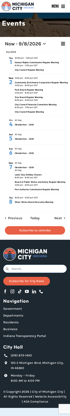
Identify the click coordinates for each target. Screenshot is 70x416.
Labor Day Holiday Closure (28, 174)
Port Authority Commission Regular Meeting (37, 189)
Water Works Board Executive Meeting (34, 202)
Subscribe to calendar (35, 230)
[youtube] (27, 291)
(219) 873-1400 (21, 355)
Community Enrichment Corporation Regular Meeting (41, 82)
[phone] (41, 291)
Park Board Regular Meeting (29, 89)
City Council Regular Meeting (29, 69)
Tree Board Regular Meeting (29, 97)
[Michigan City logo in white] (25, 249)
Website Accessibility (50, 396)
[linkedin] (34, 291)
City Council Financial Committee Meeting (35, 104)
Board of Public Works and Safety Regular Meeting (40, 181)
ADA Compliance (36, 401)
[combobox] (35, 269)
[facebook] (5, 291)
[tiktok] (20, 291)
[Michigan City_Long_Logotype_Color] (18, 3)
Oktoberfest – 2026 (24, 124)
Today (35, 218)
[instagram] (12, 291)
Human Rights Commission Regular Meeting (37, 62)
